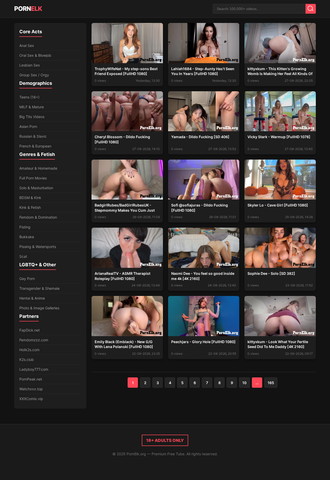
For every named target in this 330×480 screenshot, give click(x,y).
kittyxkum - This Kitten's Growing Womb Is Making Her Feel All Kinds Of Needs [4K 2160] (280, 74)
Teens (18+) (29, 97)
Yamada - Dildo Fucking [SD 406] (200, 137)
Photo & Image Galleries (39, 308)
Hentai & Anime (32, 298)
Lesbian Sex (29, 65)
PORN (28, 8)
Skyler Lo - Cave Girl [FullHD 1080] (278, 205)
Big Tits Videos (31, 116)
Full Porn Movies (33, 178)
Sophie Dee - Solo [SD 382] (271, 273)
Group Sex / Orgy (34, 75)
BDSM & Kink (30, 197)
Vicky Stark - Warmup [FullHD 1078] (279, 137)
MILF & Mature (31, 107)
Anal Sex (26, 45)
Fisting (24, 227)
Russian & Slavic (33, 136)
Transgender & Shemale (39, 288)
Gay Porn (27, 278)
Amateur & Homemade (38, 168)
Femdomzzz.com (33, 340)
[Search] (311, 9)
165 (271, 382)
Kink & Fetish (30, 207)
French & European (35, 146)
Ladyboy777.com (33, 369)
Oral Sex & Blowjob (35, 55)
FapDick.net (29, 330)
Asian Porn (28, 126)
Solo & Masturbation (36, 188)
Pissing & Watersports (37, 246)
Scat (23, 256)
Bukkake (26, 237)
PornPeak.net (30, 379)
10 (244, 382)
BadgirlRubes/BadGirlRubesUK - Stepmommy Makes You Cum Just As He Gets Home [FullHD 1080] (125, 210)
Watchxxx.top (31, 389)
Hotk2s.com (29, 349)
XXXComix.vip (31, 398)
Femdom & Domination (38, 217)
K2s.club (26, 359)
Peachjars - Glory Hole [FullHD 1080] (203, 342)
